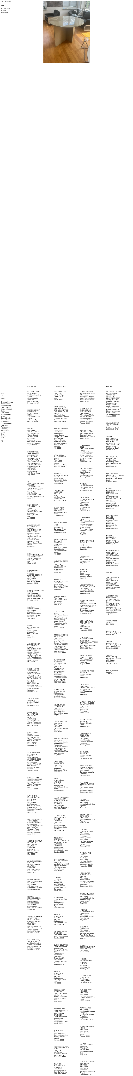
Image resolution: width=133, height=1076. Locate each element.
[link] (35, 397)
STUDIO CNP (6, 2)
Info (2, 5)
